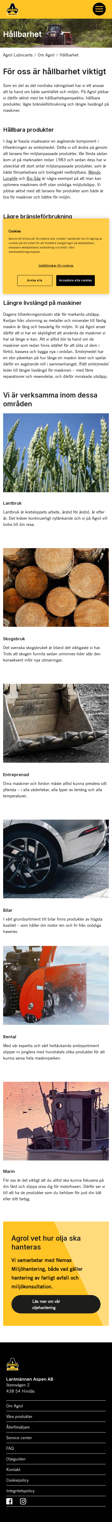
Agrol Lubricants (18, 54)
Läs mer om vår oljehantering (46, 1304)
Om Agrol (46, 54)
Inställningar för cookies (56, 265)
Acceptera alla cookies (75, 280)
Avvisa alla (34, 280)
